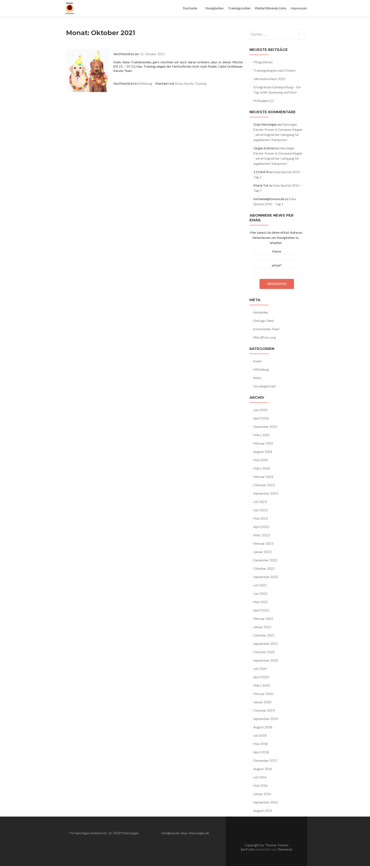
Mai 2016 (260, 785)
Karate (189, 83)
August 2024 (262, 451)
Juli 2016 (260, 777)
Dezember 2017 (265, 760)
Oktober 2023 (264, 485)
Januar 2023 (262, 552)
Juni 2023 (260, 510)
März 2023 (261, 535)
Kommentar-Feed (266, 329)
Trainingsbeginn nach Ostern (274, 70)
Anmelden (260, 312)
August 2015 (262, 810)
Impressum (299, 8)
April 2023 (261, 527)
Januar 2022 (262, 627)
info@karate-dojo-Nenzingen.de (185, 833)
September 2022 (265, 577)
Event (257, 361)
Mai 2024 (260, 460)
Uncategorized (264, 386)
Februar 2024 (263, 477)
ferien (179, 83)
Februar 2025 (263, 443)
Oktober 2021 (264, 635)
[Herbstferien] (87, 70)
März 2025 (261, 435)
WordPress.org (264, 337)
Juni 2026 (260, 410)
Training (200, 83)
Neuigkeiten (214, 8)
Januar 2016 (262, 794)
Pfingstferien (263, 62)
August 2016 (262, 769)
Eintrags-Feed (263, 320)
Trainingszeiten (239, 8)
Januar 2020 (262, 702)
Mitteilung (145, 83)
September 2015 (265, 802)
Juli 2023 (260, 502)
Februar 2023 (263, 543)
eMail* (277, 265)
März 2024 (261, 468)
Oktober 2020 (264, 652)
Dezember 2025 (265, 426)
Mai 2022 (260, 602)
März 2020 (261, 685)
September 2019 (265, 719)
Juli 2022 (260, 585)
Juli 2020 (260, 669)
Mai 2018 (260, 744)
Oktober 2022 (264, 568)
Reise (257, 378)
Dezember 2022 (265, 560)
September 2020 (265, 660)
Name (276, 251)
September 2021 (265, 643)
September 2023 (265, 493)
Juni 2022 (260, 593)
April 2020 (261, 677)
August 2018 (262, 727)
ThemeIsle (284, 849)
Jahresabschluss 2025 (269, 79)
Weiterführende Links (270, 8)
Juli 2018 (260, 735)
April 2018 (261, 752)
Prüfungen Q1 (263, 100)
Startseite (190, 8)
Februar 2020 (263, 694)
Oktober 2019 (264, 710)
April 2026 (261, 418)
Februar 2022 (263, 618)
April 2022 (261, 610)
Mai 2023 (260, 518)
